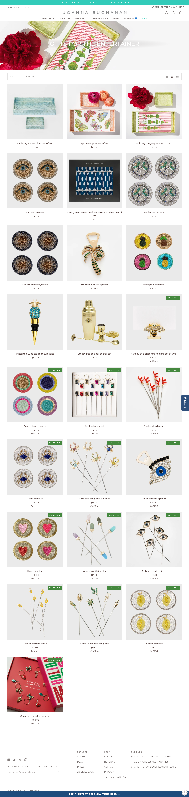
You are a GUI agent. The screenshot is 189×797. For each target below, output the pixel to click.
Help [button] (107, 752)
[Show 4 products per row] (178, 76)
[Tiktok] (14, 759)
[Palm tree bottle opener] (94, 253)
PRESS (80, 767)
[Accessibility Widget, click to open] (185, 793)
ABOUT (81, 756)
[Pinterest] (20, 759)
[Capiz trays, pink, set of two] (94, 111)
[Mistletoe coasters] (154, 180)
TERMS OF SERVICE (115, 777)
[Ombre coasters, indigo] (35, 253)
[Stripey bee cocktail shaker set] (94, 322)
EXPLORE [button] (82, 752)
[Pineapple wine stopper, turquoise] (35, 322)
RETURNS (109, 762)
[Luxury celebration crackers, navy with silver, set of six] (94, 180)
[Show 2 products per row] (167, 76)
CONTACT (109, 767)
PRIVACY (109, 772)
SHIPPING (109, 756)
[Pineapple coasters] (154, 253)
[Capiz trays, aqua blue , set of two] (35, 111)
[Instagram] (25, 759)
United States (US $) (18, 7)
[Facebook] (8, 759)
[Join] (55, 772)
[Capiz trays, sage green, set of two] (154, 111)
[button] (48, 18)
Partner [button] (136, 752)
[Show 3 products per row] (172, 76)
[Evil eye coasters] (35, 180)
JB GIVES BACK (85, 772)
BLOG (80, 762)
